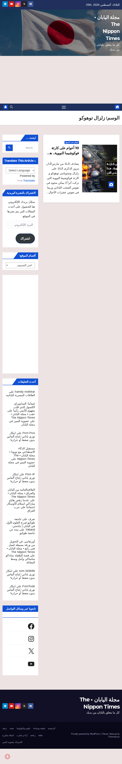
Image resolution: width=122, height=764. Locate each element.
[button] (11, 107)
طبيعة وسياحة (39, 728)
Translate (29, 180)
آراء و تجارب (22, 735)
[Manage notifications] (7, 756)
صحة (12, 728)
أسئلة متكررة (8, 735)
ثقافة (40, 735)
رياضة (32, 735)
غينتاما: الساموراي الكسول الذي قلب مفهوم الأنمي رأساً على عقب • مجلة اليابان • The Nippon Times (21, 410)
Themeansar (114, 737)
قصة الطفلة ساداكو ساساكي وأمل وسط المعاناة (20, 559)
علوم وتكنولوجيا (23, 728)
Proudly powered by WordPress (86, 734)
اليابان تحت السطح (71, 142)
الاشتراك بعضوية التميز (12, 742)
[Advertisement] (61, 79)
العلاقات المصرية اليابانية (20, 395)
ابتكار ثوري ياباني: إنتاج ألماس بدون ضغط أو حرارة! (21, 436)
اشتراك (25, 238)
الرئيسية (51, 728)
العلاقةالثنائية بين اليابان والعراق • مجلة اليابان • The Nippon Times (21, 493)
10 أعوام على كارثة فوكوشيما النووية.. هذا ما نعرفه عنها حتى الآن (63, 153)
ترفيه (4, 728)
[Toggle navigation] (64, 107)
